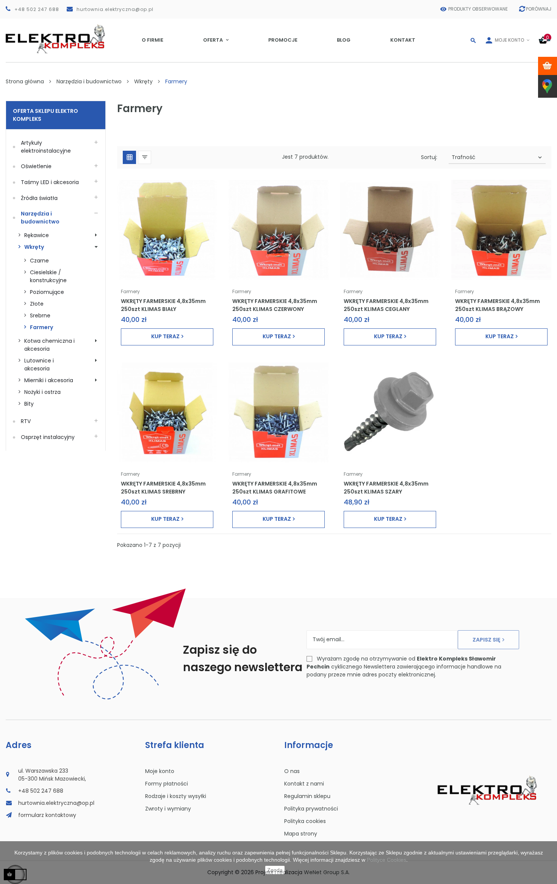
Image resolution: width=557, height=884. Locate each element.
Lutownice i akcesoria (39, 364)
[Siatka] (129, 157)
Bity (29, 404)
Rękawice (36, 235)
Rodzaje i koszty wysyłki (175, 796)
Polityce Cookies (386, 860)
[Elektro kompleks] (55, 40)
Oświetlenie (36, 166)
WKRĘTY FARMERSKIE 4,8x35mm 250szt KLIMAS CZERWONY (274, 304)
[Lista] (144, 157)
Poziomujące (47, 292)
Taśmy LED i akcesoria (50, 182)
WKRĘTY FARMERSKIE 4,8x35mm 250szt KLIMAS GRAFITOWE (274, 487)
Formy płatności (166, 783)
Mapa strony (300, 833)
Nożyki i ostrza (42, 392)
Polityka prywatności (311, 808)
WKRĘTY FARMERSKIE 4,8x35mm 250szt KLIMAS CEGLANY (386, 304)
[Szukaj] (473, 40)
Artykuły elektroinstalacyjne (46, 147)
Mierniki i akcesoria (48, 380)
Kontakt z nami (304, 783)
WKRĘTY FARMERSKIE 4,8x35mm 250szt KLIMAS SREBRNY (163, 487)
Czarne (39, 260)
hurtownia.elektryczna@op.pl (115, 9)
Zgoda (275, 870)
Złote (37, 304)
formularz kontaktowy (47, 815)
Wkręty (34, 247)
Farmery (41, 327)
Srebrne (40, 315)
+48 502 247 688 (36, 9)
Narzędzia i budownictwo (40, 217)
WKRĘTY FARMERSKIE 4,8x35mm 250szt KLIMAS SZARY (386, 487)
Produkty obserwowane (478, 9)
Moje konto (159, 771)
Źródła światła (39, 198)
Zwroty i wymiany (168, 808)
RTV (26, 421)
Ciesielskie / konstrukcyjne (48, 276)
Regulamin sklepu (307, 796)
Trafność (498, 157)
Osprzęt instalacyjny (48, 437)
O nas (292, 771)
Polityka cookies (305, 821)
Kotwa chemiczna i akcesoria (50, 345)
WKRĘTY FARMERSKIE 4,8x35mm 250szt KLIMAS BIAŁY (163, 304)
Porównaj (538, 9)
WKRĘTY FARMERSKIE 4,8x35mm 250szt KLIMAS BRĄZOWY (497, 304)
